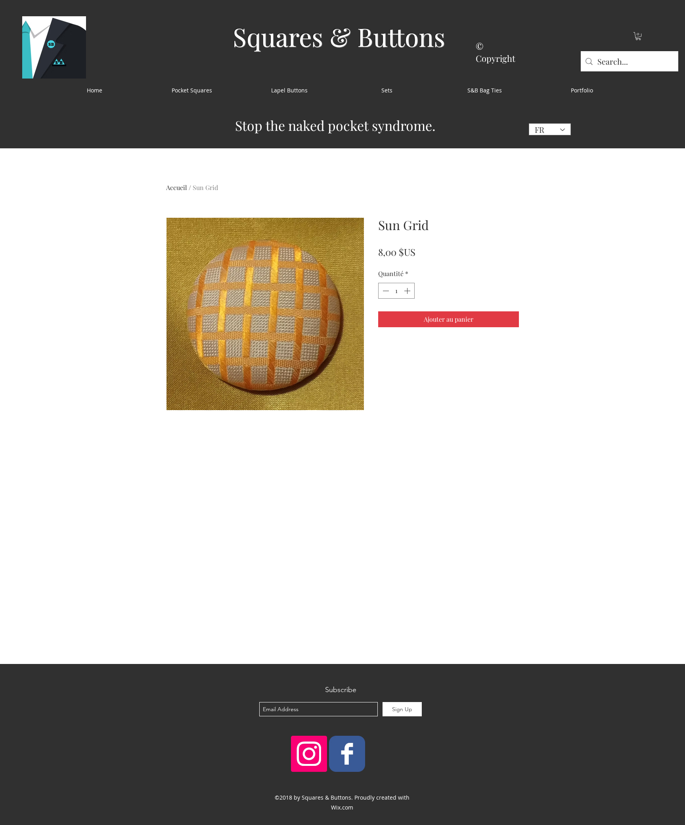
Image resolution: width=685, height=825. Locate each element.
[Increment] (407, 290)
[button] (638, 36)
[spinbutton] (396, 290)
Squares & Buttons (339, 36)
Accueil (176, 187)
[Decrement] (384, 290)
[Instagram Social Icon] (309, 754)
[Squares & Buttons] (347, 754)
